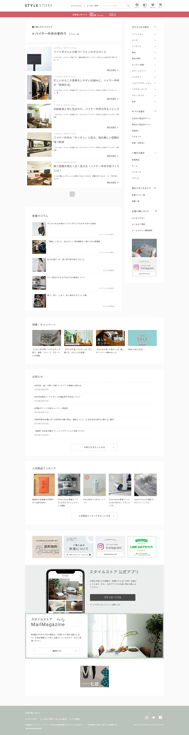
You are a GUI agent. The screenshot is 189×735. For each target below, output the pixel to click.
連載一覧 (135, 201)
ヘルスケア (136, 77)
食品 (134, 101)
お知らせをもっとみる (94, 447)
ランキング (136, 172)
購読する (57, 651)
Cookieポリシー (80, 725)
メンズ (135, 40)
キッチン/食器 (138, 65)
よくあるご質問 (92, 6)
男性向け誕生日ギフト (141, 125)
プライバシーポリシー (41, 725)
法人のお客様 (60, 719)
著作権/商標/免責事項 (34, 728)
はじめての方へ (76, 6)
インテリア (136, 46)
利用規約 (28, 725)
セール (135, 166)
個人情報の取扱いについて (63, 725)
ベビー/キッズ (138, 95)
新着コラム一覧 (138, 195)
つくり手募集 (74, 719)
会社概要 (110, 725)
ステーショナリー (139, 71)
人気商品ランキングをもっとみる (94, 516)
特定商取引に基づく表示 (97, 725)
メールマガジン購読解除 (142, 230)
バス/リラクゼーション (141, 83)
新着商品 (135, 160)
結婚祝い (135, 131)
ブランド (135, 178)
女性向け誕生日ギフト (141, 118)
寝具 (134, 53)
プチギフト (136, 137)
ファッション (137, 34)
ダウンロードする (112, 597)
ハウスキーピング (139, 89)
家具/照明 (136, 59)
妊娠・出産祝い (138, 143)
